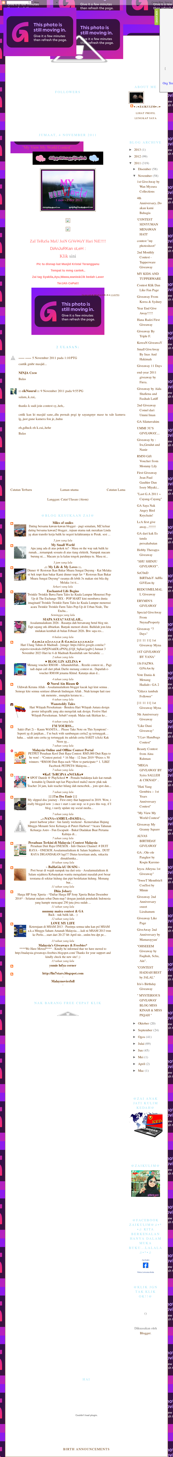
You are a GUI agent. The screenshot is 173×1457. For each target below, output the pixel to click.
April (142, 1063)
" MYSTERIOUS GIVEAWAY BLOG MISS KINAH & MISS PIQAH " (149, 1005)
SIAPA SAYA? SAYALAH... (63, 619)
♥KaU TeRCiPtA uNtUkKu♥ (63, 774)
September (145, 1030)
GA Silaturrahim (148, 421)
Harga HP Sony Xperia (32, 894)
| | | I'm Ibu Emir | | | (63, 796)
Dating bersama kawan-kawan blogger (53, 526)
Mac (141, 1070)
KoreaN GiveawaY (149, 342)
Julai (141, 1043)
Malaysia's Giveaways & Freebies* (63, 945)
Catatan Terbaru (21, 489)
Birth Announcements (86, 1449)
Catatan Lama (116, 489)
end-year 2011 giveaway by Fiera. (146, 377)
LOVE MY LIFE (63, 923)
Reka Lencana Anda (145, 1272)
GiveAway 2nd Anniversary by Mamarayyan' (148, 934)
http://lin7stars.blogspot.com (62, 973)
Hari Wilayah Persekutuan (46, 707)
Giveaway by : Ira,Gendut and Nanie (148, 444)
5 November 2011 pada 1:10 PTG (54, 357)
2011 (138, 163)
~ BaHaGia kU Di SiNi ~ (63, 866)
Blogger (145, 1333)
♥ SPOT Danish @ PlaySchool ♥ (48, 777)
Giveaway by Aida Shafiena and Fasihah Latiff (149, 393)
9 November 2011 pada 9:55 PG (62, 390)
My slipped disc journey (43, 800)
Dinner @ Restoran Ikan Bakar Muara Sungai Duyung (61, 570)
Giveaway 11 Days (149, 365)
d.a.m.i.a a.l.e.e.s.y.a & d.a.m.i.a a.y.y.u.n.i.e (63, 641)
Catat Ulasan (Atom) (75, 499)
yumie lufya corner (62, 965)
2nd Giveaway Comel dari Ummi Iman (146, 410)
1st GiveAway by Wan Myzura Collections (148, 186)
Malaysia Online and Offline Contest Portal (62, 749)
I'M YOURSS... (63, 725)
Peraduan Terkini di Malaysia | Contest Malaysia (62, 842)
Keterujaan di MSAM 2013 (46, 926)
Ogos (142, 1036)
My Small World (63, 544)
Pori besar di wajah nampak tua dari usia (56, 870)
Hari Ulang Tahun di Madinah (39, 645)
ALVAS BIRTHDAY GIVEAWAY (147, 840)
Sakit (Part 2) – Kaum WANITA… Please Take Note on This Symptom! (62, 729)
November (145, 175)
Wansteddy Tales (63, 703)
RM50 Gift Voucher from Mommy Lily (147, 461)
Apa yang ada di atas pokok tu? (50, 548)
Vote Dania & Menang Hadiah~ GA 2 (148, 679)
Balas (22, 379)
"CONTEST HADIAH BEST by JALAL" (149, 972)
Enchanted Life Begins (63, 590)
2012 (138, 156)
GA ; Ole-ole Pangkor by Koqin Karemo (148, 857)
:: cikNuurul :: (29, 390)
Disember (145, 169)
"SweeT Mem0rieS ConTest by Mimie (149, 885)
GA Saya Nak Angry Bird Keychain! (146, 510)
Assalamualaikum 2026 (44, 623)
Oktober (144, 1023)
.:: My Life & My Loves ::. (63, 566)
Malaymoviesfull (63, 981)
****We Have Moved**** (36, 948)
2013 (138, 149)
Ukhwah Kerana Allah (31, 687)
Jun (141, 1050)
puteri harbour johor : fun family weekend (56, 822)
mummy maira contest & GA (62, 911)
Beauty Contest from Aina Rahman (147, 753)
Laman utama (69, 489)
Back (51, 914)
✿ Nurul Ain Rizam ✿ (63, 683)
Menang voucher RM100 (43, 665)
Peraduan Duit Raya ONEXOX (50, 846)
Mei (141, 1057)
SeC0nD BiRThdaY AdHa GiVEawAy (150, 577)
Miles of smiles (63, 522)
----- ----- (25, 357)
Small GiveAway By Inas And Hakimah (148, 354)
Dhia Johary (63, 890)
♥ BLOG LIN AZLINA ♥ (63, 661)
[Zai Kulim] (145, 1266)
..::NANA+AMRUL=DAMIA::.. (63, 818)
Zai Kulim (145, 1260)
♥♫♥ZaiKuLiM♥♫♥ (100, 295)
